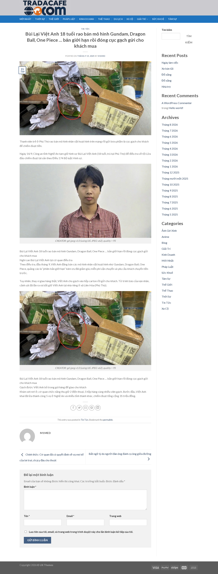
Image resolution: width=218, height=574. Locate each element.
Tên (27, 516)
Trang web (115, 516)
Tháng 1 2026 (170, 166)
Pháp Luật (69, 19)
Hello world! (176, 107)
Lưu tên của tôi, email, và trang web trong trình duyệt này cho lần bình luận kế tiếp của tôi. (81, 531)
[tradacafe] (52, 7)
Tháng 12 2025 (170, 172)
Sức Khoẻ (158, 19)
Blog (164, 242)
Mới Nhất (25, 19)
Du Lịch (118, 19)
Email (70, 516)
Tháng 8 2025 (170, 196)
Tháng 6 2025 (170, 208)
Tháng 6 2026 (170, 136)
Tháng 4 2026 (170, 148)
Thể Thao (104, 19)
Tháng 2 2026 (170, 160)
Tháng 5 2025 (170, 214)
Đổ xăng (167, 74)
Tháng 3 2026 (170, 154)
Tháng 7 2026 (170, 130)
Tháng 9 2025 (170, 190)
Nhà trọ (166, 86)
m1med (101, 56)
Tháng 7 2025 (170, 202)
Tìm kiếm (167, 29)
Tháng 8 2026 (170, 124)
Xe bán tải (167, 68)
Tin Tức (85, 29)
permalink (108, 419)
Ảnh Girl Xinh (169, 230)
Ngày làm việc (170, 62)
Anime (165, 236)
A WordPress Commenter (177, 103)
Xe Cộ (130, 19)
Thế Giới (54, 19)
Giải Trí (141, 19)
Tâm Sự (172, 19)
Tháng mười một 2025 (175, 178)
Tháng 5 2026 (170, 142)
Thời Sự (40, 19)
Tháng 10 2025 (170, 184)
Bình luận (30, 486)
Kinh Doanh (86, 19)
